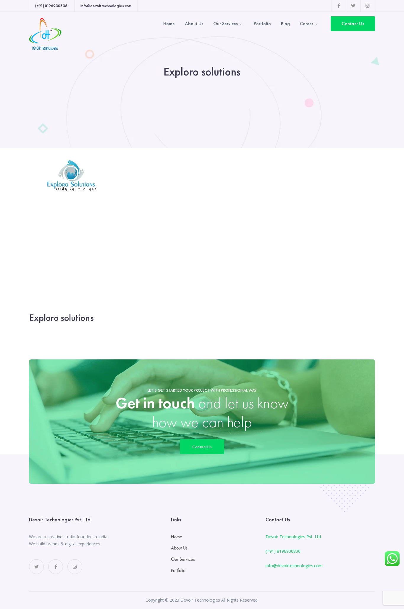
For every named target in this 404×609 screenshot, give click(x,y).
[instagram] (74, 566)
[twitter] (36, 566)
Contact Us (353, 23)
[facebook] (55, 566)
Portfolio (178, 570)
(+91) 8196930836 (283, 551)
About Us (179, 548)
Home (176, 537)
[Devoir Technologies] (45, 33)
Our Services (183, 559)
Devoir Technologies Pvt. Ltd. (294, 536)
